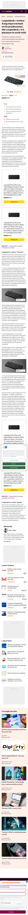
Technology (10, 16)
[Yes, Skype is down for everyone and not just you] (4, 666)
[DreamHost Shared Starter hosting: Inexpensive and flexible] (4, 605)
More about (7, 541)
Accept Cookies (14, 467)
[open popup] (23, 86)
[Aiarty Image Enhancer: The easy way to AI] (14, 747)
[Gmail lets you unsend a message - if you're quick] (4, 680)
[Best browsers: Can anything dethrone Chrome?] (4, 652)
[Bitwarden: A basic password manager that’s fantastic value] (4, 596)
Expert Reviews (6, 11)
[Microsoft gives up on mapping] (4, 673)
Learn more (18, 69)
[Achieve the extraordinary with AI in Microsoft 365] (14, 721)
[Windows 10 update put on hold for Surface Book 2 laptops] (4, 646)
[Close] (25, 445)
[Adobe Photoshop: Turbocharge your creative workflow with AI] (14, 773)
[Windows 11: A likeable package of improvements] (4, 613)
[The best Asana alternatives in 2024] (14, 850)
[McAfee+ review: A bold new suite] (4, 570)
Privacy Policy (16, 908)
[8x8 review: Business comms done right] (4, 579)
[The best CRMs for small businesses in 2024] (14, 824)
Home (3, 16)
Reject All (14, 463)
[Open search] (21, 11)
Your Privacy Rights (14, 460)
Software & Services (20, 16)
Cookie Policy (13, 456)
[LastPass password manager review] (4, 587)
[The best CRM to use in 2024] (14, 800)
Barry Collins (8, 48)
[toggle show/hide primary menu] (25, 11)
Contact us (5, 880)
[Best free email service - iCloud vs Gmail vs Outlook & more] (4, 659)
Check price (14, 202)
